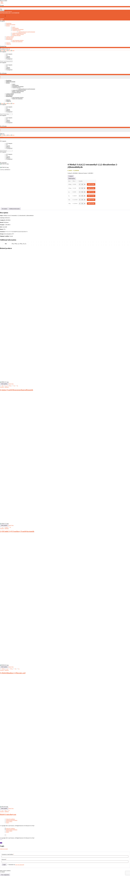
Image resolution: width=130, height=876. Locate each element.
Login (1, 19)
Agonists (2, 387)
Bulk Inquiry (72, 178)
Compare (2, 18)
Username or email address (8, 854)
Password (4, 859)
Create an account (4, 848)
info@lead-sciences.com (5, 12)
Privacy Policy (9, 821)
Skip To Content (3, 0)
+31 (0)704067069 (15, 12)
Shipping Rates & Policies (11, 820)
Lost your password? (19, 864)
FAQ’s (7, 822)
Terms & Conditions (10, 819)
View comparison (5, 874)
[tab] (4, 209)
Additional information (14, 208)
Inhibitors (7, 387)
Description (4, 208)
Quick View (11, 383)
